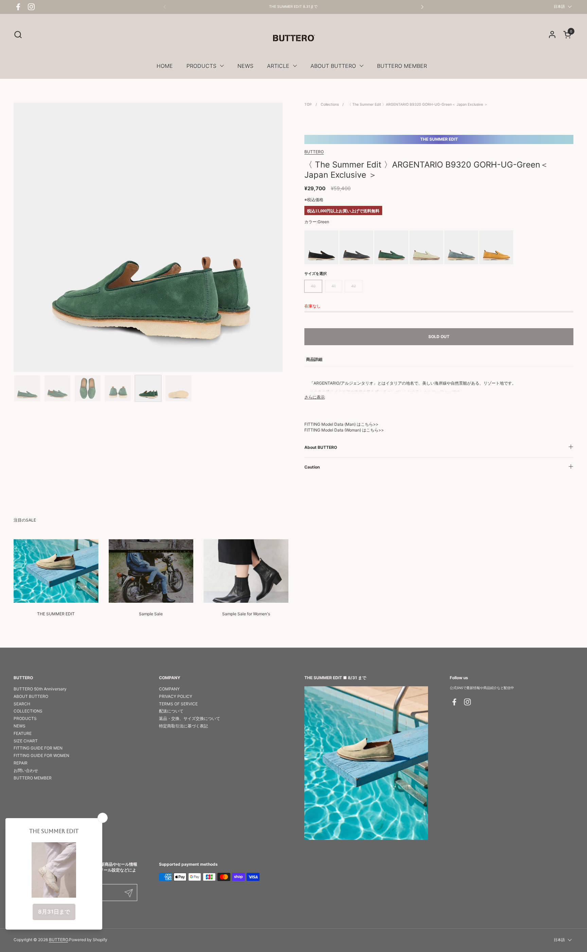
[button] (18, 34)
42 (353, 286)
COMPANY (169, 688)
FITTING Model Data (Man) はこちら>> (341, 424)
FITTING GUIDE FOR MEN (38, 748)
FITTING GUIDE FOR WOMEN (41, 755)
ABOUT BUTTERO (31, 696)
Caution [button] (312, 467)
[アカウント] (552, 34)
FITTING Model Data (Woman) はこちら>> (344, 430)
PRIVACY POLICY (175, 696)
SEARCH (22, 703)
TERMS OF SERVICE (178, 703)
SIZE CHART (26, 740)
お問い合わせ (26, 770)
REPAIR (21, 762)
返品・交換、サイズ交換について (189, 718)
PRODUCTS (25, 718)
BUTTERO (314, 151)
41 (334, 286)
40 (313, 286)
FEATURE (23, 733)
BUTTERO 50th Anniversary (40, 688)
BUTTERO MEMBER (33, 777)
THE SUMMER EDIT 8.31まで (293, 7)
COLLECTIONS (28, 710)
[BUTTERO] (293, 38)
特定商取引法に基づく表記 (183, 725)
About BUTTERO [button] (320, 447)
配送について (171, 710)
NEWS (19, 725)
